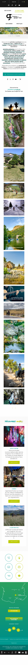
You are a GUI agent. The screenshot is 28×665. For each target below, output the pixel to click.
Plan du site (25, 639)
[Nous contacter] (9, 557)
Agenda (14, 1)
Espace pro (14, 643)
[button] (17, 1)
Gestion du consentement (16, 639)
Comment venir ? (14, 624)
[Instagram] (8, 5)
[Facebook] (12, 5)
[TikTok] (16, 5)
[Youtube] (19, 5)
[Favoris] (20, 2)
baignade (5, 53)
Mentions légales (4, 639)
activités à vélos (18, 58)
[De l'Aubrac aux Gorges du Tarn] (14, 17)
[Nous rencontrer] (19, 558)
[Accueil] (9, 566)
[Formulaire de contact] (9, 575)
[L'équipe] (19, 566)
